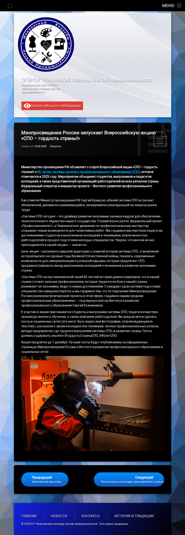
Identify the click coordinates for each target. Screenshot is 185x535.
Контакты (90, 516)
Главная (29, 516)
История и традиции (134, 516)
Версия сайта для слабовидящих (56, 105)
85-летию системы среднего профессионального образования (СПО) (88, 172)
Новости (55, 146)
